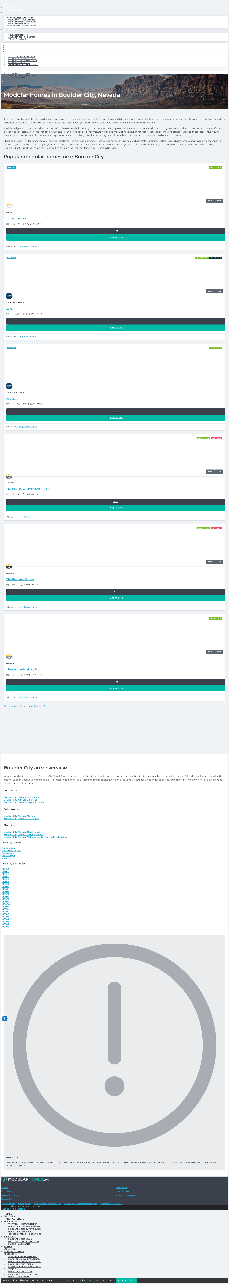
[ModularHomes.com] (25, 1180)
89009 (6, 869)
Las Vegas (8, 853)
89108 (5, 927)
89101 (5, 911)
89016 (5, 881)
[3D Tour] (218, 201)
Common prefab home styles (21, 26)
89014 (5, 876)
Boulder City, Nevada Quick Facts (22, 832)
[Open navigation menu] (3, 83)
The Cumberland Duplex (22, 669)
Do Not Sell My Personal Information (80, 1204)
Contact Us (122, 1191)
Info (115, 231)
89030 (6, 906)
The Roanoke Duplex (20, 579)
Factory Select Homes (26, 246)
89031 (5, 891)
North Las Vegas (11, 850)
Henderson (8, 848)
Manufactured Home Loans (21, 37)
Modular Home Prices (18, 24)
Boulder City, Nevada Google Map (22, 797)
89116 (5, 909)
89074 (6, 889)
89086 (6, 904)
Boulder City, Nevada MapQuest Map (24, 802)
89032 (5, 894)
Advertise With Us (126, 1195)
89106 (5, 922)
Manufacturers (13, 10)
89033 (5, 896)
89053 (5, 886)
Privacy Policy (24, 1204)
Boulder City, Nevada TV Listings (21, 818)
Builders (9, 7)
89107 (5, 924)
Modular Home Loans (17, 35)
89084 (6, 901)
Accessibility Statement (111, 1204)
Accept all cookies (126, 1280)
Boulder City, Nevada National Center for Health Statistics (35, 837)
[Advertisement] (114, 734)
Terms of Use (8, 1204)
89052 (5, 884)
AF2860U (12, 399)
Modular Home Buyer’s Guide (21, 22)
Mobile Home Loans (16, 39)
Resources (10, 12)
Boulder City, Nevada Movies (19, 816)
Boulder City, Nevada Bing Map (20, 800)
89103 (5, 916)
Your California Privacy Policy (47, 1204)
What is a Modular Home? (20, 18)
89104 (5, 919)
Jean (5, 858)
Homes (7, 5)
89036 (6, 899)
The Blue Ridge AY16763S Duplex (28, 489)
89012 (5, 874)
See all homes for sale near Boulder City (25, 706)
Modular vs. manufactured (21, 20)
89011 (5, 871)
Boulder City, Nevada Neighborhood (23, 834)
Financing (9, 29)
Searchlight (8, 855)
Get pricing (116, 237)
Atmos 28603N (16, 218)
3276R (10, 308)
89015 (5, 879)
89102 (5, 914)
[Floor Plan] (210, 201)
